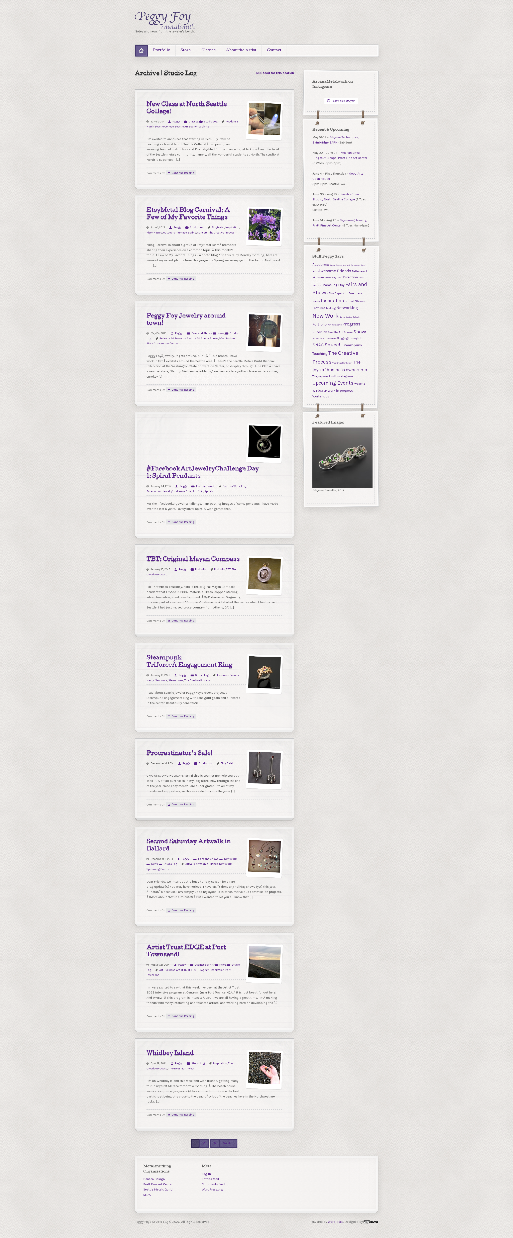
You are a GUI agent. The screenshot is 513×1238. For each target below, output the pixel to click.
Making (331, 308)
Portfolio (161, 50)
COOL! (339, 277)
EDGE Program (200, 969)
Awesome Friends (228, 675)
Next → (228, 1143)
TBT (228, 569)
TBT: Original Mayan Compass (193, 559)
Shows (214, 338)
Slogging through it (349, 338)
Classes (208, 50)
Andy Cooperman (338, 265)
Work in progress (340, 390)
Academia (232, 121)
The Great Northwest (181, 1068)
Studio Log (210, 121)
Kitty (149, 232)
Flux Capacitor (338, 293)
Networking (347, 307)
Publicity (319, 332)
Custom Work (231, 486)
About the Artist (241, 50)
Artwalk (190, 863)
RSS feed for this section (275, 73)
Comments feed (213, 1184)
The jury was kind (323, 376)
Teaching (203, 126)
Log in (206, 1174)
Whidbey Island (170, 1053)
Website (359, 383)
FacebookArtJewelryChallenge (165, 491)
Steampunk (175, 680)
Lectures (318, 308)
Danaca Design (154, 1179)
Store (186, 50)
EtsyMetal (218, 227)
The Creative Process (221, 232)
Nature (157, 232)
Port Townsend (334, 324)
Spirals (208, 491)
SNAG (318, 345)
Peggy (176, 121)
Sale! (230, 763)
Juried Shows (355, 301)
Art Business (167, 969)
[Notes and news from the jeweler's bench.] (165, 20)
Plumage (181, 232)
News (220, 333)
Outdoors (169, 232)
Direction (350, 277)
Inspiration (232, 227)
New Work (161, 680)
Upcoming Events (157, 869)
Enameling (329, 285)
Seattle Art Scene (186, 126)
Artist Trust (183, 969)
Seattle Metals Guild (158, 1189)
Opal (189, 491)
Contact (274, 50)
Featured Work (205, 486)
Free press (355, 293)
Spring (192, 232)
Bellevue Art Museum (172, 338)
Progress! (352, 324)
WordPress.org (212, 1189)
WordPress (335, 1222)
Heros (316, 301)
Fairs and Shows (201, 333)
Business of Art (204, 964)
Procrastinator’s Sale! (179, 753)
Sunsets (202, 232)
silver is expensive (324, 338)
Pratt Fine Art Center (158, 1184)
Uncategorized (344, 376)
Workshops (320, 396)
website (319, 390)
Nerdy (150, 680)
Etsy (243, 486)
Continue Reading (183, 173)
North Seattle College (160, 126)
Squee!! (333, 345)
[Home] (141, 51)
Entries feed (210, 1179)
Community (330, 277)
